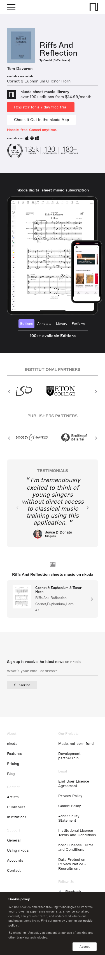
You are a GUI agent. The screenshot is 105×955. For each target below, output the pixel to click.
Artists (13, 797)
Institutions (17, 817)
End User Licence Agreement (73, 783)
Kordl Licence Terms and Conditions (76, 847)
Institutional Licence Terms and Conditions (77, 832)
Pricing (13, 764)
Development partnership (69, 756)
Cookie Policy (69, 806)
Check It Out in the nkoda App (41, 119)
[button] (9, 391)
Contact (14, 870)
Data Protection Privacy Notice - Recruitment (72, 864)
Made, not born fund (76, 743)
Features (14, 754)
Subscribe (22, 685)
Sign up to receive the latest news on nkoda (44, 662)
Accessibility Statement (69, 818)
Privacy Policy (70, 796)
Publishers (16, 807)
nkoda (12, 743)
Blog (11, 774)
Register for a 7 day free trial (40, 107)
